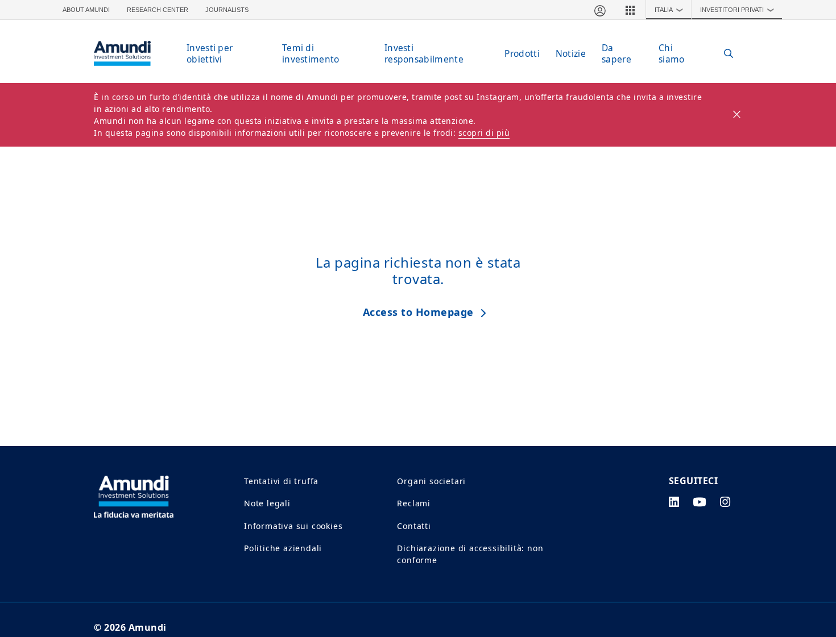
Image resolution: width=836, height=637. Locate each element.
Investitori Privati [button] (737, 9)
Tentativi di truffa (281, 481)
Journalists (227, 9)
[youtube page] (699, 502)
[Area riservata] (599, 9)
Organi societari (431, 481)
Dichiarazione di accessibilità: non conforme (470, 554)
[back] (804, 375)
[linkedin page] (674, 502)
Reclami (414, 503)
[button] (630, 9)
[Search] (722, 54)
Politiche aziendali (283, 548)
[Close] (737, 115)
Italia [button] (669, 9)
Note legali (267, 503)
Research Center (157, 9)
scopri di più (484, 132)
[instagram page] (725, 502)
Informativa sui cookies (293, 526)
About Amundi (86, 9)
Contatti (414, 526)
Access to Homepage (418, 312)
